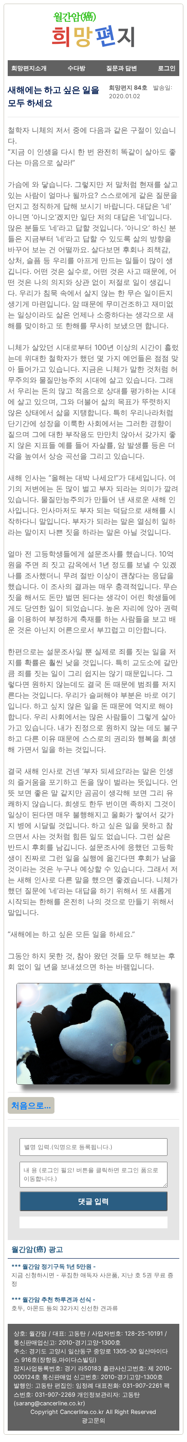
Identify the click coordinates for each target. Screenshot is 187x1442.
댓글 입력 (93, 1201)
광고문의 (93, 1420)
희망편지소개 (29, 68)
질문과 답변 (121, 68)
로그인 (167, 68)
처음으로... (31, 1105)
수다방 (76, 68)
